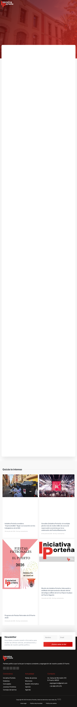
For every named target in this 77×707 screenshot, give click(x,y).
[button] (74, 4)
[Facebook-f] (4, 668)
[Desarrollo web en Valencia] (59, 699)
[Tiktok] (17, 668)
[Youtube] (14, 668)
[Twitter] (11, 668)
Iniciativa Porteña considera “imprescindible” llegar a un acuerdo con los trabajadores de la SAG (20, 526)
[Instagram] (7, 668)
